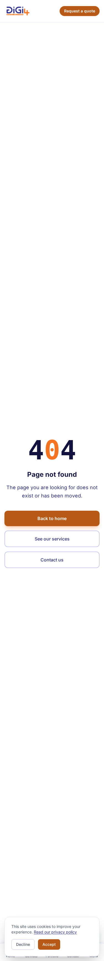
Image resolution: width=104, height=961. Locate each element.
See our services (52, 539)
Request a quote (79, 11)
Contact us (52, 560)
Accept (49, 944)
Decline (23, 944)
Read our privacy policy (55, 932)
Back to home (52, 518)
